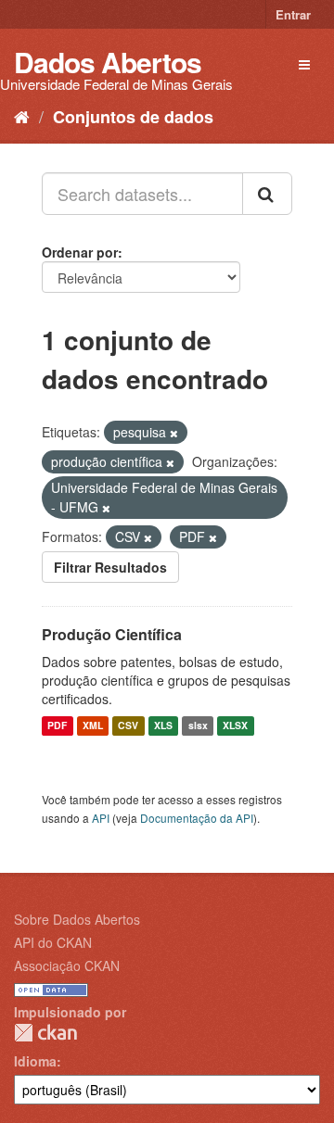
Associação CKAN (67, 965)
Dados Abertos (107, 62)
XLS (163, 726)
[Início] (22, 116)
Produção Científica (112, 634)
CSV (128, 726)
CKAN (45, 1032)
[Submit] (267, 193)
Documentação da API (196, 818)
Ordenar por (80, 252)
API (100, 818)
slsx (198, 726)
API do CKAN (53, 942)
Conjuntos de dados (133, 117)
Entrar (293, 14)
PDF (57, 726)
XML (93, 726)
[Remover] (174, 432)
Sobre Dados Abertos (77, 919)
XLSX (235, 726)
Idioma (35, 1061)
